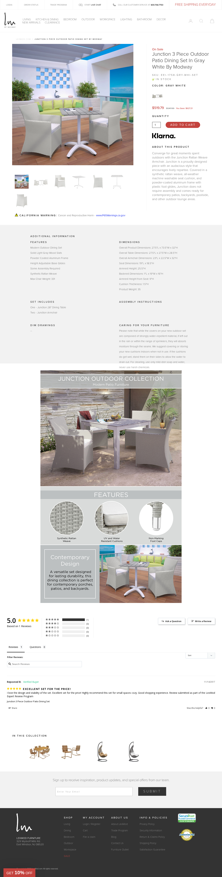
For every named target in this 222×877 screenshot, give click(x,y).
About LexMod (119, 824)
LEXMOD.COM (23, 39)
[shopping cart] (212, 21)
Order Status (31, 5)
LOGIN (9, 5)
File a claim (89, 836)
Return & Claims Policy (152, 836)
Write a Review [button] (203, 621)
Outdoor (88, 19)
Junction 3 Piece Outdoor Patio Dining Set (28, 701)
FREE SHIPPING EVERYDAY (195, 5)
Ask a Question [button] (173, 621)
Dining (67, 830)
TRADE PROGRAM (58, 5)
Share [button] (14, 708)
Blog (113, 836)
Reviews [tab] (13, 647)
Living (27, 19)
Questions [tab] (35, 647)
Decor (161, 19)
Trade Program (119, 830)
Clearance (52, 22)
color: (169, 85)
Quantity (160, 116)
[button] (207, 708)
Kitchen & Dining (47, 19)
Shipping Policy (148, 843)
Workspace (108, 19)
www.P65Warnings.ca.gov (110, 215)
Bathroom (144, 19)
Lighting (126, 19)
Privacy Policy (147, 824)
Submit (152, 791)
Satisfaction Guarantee (152, 849)
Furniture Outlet (120, 849)
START (92, 5)
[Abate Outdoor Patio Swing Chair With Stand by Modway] (102, 751)
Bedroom (70, 19)
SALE (67, 856)
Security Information (151, 830)
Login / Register (91, 824)
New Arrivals (31, 22)
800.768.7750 (157, 5)
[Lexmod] (10, 20)
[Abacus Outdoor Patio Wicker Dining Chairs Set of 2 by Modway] (71, 751)
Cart (85, 830)
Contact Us (117, 843)
